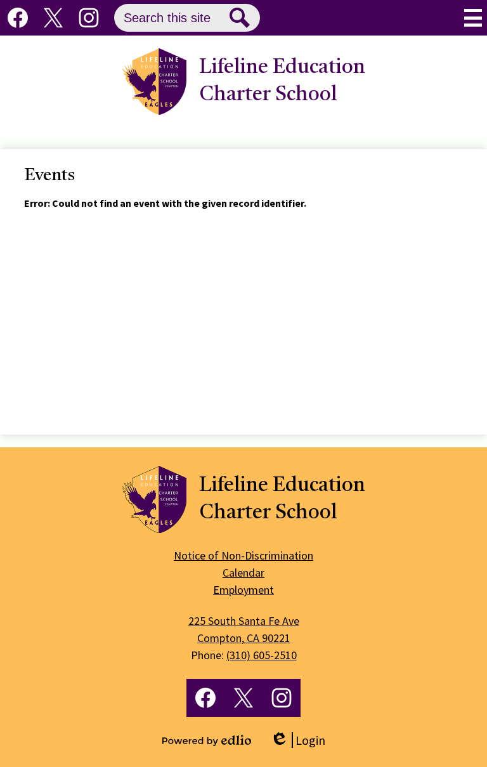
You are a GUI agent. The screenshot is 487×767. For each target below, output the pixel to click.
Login (297, 740)
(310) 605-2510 (261, 655)
